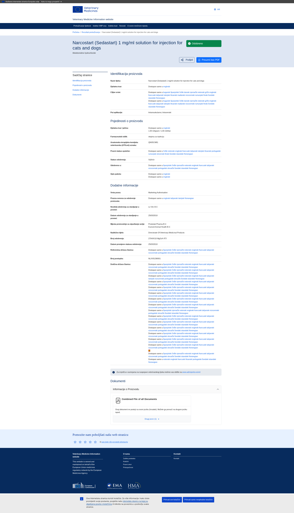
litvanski (173, 95)
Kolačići (126, 461)
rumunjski (199, 95)
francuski (152, 95)
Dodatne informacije (81, 90)
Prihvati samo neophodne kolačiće (198, 500)
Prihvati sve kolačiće (172, 500)
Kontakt (176, 458)
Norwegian (160, 98)
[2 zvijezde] (78, 441)
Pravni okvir (127, 464)
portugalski (216, 151)
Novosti (122, 26)
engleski (166, 87)
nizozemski (190, 95)
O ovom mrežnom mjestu (137, 26)
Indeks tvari (112, 26)
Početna (76, 32)
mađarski (181, 95)
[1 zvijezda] (75, 441)
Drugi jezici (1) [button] (151, 419)
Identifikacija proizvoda (82, 81)
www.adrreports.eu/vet (191, 372)
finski (206, 95)
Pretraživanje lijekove (82, 26)
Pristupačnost (128, 467)
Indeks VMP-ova (99, 26)
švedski (211, 95)
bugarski (166, 92)
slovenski (160, 154)
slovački (170, 168)
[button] (187, 60)
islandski (152, 98)
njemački (193, 92)
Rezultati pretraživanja (91, 32)
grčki (207, 92)
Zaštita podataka (129, 458)
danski (186, 92)
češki (181, 92)
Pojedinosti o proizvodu (82, 85)
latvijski (167, 95)
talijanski (159, 95)
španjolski (175, 92)
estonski (201, 92)
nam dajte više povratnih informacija (115, 442)
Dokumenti (77, 95)
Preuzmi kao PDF (211, 60)
